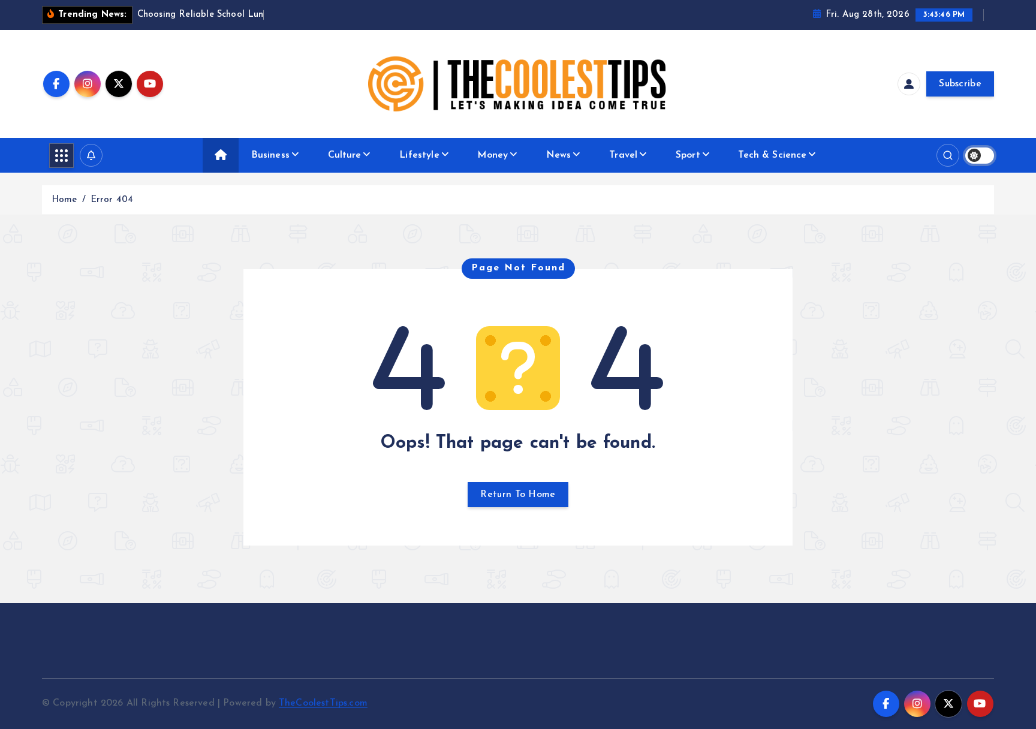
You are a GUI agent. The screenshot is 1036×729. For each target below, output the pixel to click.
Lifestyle (419, 155)
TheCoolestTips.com (323, 703)
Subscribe (960, 84)
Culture (345, 155)
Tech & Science (772, 155)
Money (492, 155)
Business (270, 155)
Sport (688, 155)
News (558, 155)
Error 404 (112, 199)
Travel (623, 155)
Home (64, 199)
